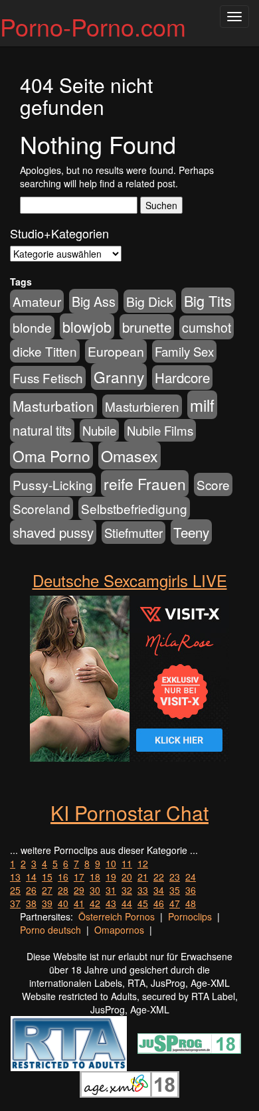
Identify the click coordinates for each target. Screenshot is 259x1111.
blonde (32, 327)
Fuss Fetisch (48, 377)
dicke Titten (45, 351)
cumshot (206, 327)
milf (202, 404)
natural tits (42, 430)
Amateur (37, 301)
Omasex (129, 455)
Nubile (99, 430)
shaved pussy (53, 532)
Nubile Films (160, 430)
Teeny (191, 532)
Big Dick (149, 301)
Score (213, 484)
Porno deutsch (50, 929)
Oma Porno (51, 455)
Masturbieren (142, 406)
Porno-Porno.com (93, 26)
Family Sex (184, 351)
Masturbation (53, 406)
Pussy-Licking (53, 484)
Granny (119, 376)
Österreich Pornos (116, 916)
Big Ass (94, 301)
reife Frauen (145, 483)
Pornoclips (190, 916)
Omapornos (119, 929)
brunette (146, 327)
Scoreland (41, 508)
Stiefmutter (133, 532)
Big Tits (208, 300)
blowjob (87, 326)
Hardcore (182, 377)
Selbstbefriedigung (134, 508)
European (116, 351)
